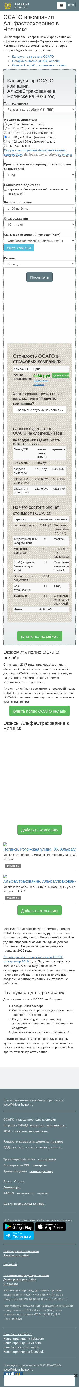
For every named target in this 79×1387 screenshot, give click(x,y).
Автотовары (11, 1187)
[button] (61, 5)
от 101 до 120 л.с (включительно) (32, 137)
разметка (55, 1147)
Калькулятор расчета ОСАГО (33, 56)
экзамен (17, 1147)
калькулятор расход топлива (23, 1203)
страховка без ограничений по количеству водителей (38, 191)
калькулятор (25, 1119)
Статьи (19, 1181)
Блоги (7, 1181)
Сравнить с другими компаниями (39, 409)
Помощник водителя (21, 5)
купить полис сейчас (39, 636)
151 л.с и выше (19, 145)
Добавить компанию (39, 829)
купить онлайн (45, 1119)
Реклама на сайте (16, 1255)
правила (31, 1147)
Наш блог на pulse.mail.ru (21, 1347)
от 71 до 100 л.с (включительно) (31, 132)
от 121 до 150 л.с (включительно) (32, 141)
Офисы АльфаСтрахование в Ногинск (39, 65)
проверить (37, 1125)
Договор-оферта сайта (19, 1279)
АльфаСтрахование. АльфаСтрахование (41, 881)
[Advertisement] (39, 313)
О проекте (10, 1283)
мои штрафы (56, 1125)
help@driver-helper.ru (18, 1104)
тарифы (42, 1193)
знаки (43, 1147)
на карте (57, 1141)
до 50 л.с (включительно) (26, 124)
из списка (65, 154)
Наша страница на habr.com (23, 1338)
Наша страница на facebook (23, 1351)
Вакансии (10, 1264)
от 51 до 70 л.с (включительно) (30, 128)
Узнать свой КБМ (19, 248)
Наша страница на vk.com (22, 1343)
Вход (71, 4)
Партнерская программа (21, 1251)
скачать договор (41, 1171)
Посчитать (39, 277)
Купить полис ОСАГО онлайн (39, 711)
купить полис (61, 375)
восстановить (38, 1131)
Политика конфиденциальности (26, 1275)
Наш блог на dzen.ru (17, 1334)
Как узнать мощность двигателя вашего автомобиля (35, 152)
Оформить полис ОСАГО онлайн (36, 60)
